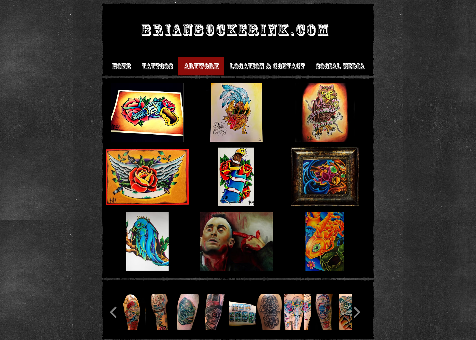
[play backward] (113, 312)
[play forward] (356, 312)
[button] (147, 112)
